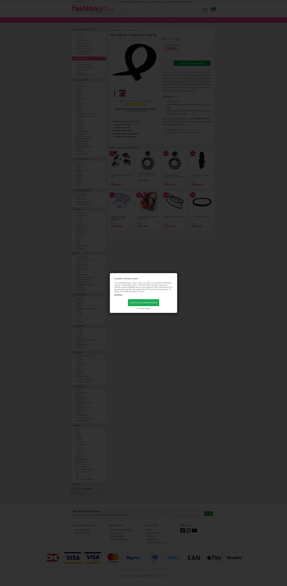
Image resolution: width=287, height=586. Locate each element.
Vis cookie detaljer (143, 308)
